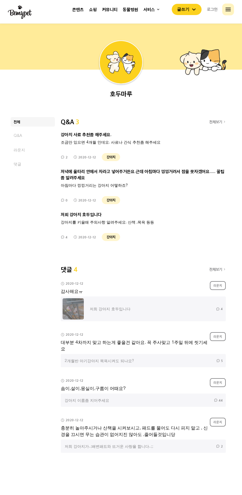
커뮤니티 (109, 9)
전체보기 (215, 121)
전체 (17, 121)
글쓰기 (183, 9)
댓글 (17, 164)
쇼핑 (93, 9)
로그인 (212, 9)
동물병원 (130, 9)
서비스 (149, 9)
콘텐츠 (78, 9)
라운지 (19, 150)
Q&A (18, 135)
